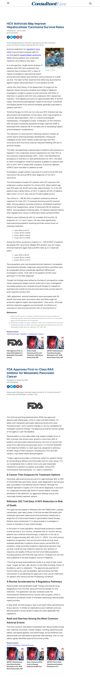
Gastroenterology (13, 334)
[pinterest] (17, 37)
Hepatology (33, 334)
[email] (20, 37)
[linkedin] (14, 37)
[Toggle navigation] (8, 3)
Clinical (9, 645)
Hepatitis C (24, 334)
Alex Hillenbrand (12, 382)
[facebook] (8, 37)
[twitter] (11, 37)
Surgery (41, 334)
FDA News (16, 645)
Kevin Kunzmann (12, 33)
